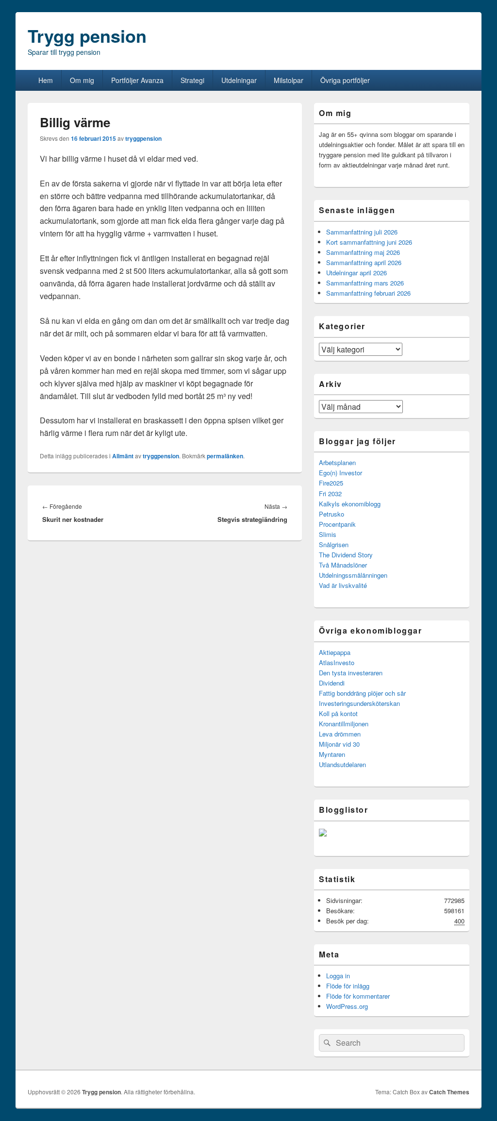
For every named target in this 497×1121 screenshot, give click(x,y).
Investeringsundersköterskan (359, 703)
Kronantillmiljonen (343, 723)
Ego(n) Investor (340, 472)
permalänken (225, 456)
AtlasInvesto (336, 662)
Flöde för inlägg (347, 985)
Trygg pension (87, 35)
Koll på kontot (338, 713)
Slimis (327, 534)
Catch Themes (449, 1092)
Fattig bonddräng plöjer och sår (362, 693)
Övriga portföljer (345, 80)
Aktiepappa (334, 652)
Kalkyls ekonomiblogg (350, 503)
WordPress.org (347, 1006)
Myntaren (332, 754)
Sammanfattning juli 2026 (362, 231)
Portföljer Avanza (137, 80)
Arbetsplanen (337, 462)
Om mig (82, 80)
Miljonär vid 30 (339, 744)
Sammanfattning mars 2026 (365, 282)
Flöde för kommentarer (358, 996)
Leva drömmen (340, 733)
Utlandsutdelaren (342, 764)
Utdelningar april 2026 (356, 272)
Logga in (338, 975)
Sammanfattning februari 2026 (368, 293)
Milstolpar (288, 80)
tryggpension (143, 138)
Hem (45, 80)
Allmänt (122, 456)
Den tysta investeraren (350, 672)
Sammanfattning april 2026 (363, 262)
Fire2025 (331, 482)
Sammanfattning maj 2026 (363, 252)
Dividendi (332, 682)
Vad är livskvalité (343, 585)
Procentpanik (337, 524)
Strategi (192, 80)
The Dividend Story (346, 554)
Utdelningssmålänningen (353, 575)
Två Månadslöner (343, 564)
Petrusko (331, 514)
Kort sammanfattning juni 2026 (369, 242)
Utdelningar (239, 80)
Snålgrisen (333, 544)
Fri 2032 (330, 493)
